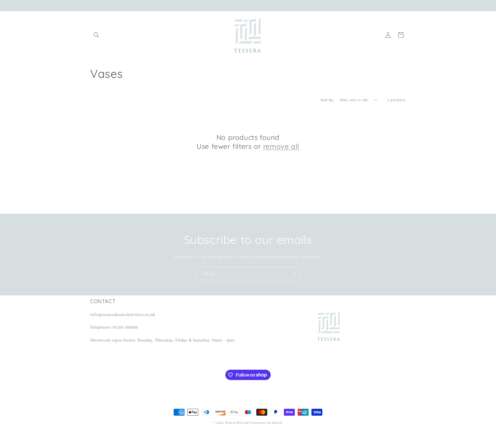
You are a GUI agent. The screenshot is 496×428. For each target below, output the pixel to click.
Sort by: (327, 100)
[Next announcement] (404, 5)
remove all (281, 146)
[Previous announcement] (92, 5)
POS (239, 423)
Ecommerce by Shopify (266, 423)
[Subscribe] (293, 273)
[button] (96, 35)
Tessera (230, 423)
